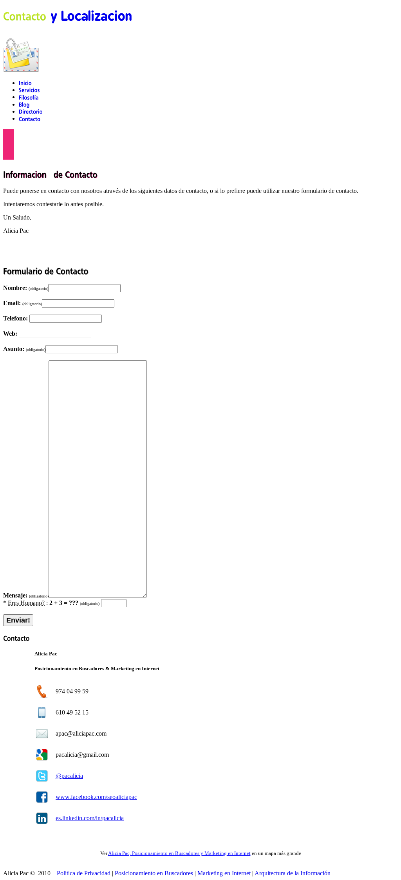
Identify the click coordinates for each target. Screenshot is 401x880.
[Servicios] (29, 89)
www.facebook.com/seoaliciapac (96, 797)
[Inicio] (25, 82)
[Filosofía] (29, 97)
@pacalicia (69, 775)
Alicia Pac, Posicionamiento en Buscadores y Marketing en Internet (179, 853)
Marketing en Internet (224, 873)
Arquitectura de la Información (293, 873)
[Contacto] (30, 118)
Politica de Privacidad (83, 873)
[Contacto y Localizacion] (67, 15)
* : (51, 602)
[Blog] (24, 104)
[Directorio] (31, 111)
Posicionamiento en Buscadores (154, 873)
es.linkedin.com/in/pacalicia (90, 818)
